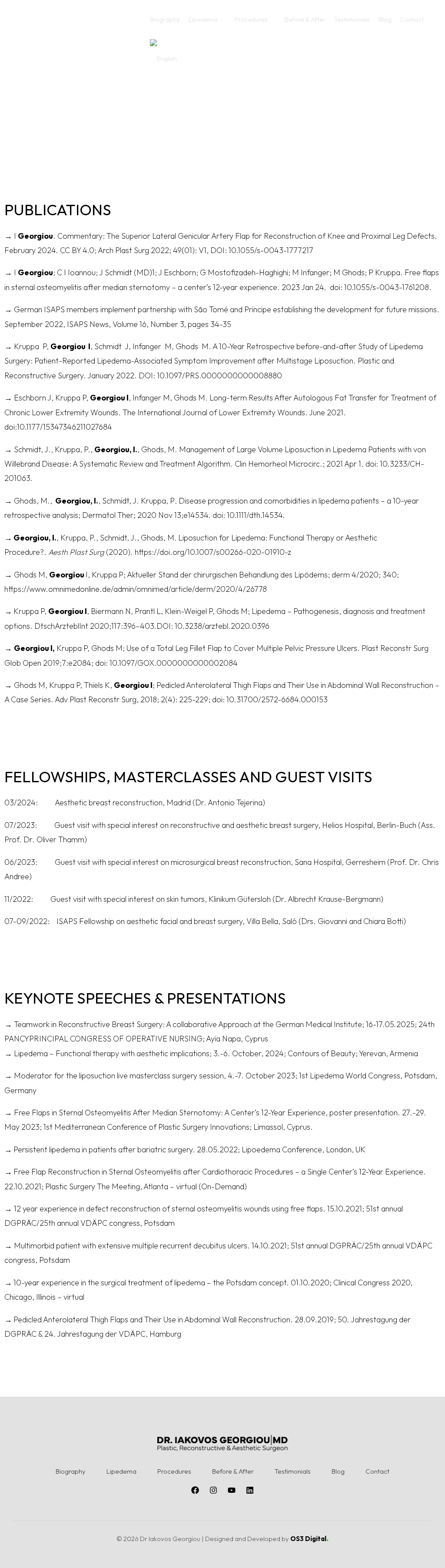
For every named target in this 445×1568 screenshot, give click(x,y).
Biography (71, 1471)
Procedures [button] (174, 1471)
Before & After (233, 1471)
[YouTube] (232, 1490)
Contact (377, 1471)
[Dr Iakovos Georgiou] (76, 38)
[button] (207, 19)
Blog (338, 1471)
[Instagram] (213, 1490)
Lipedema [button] (121, 1471)
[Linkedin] (250, 1490)
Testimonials (293, 1471)
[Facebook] (195, 1490)
